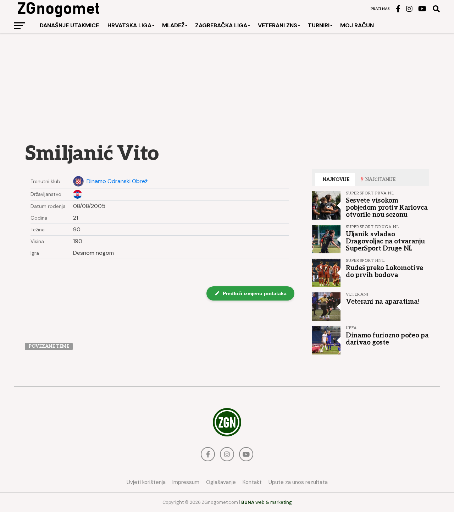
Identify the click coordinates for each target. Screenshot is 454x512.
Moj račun (357, 25)
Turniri (319, 25)
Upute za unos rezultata (298, 482)
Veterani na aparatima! (382, 301)
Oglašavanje (221, 482)
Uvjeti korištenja (146, 482)
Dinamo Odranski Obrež (117, 181)
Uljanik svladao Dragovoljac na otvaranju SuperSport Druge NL (385, 241)
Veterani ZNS (277, 25)
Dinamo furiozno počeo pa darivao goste (387, 338)
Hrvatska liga (129, 25)
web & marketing (266, 502)
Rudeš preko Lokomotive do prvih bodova (384, 271)
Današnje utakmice (69, 25)
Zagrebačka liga (221, 25)
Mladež (173, 25)
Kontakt (252, 482)
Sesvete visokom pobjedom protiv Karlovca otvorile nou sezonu (386, 208)
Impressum (185, 482)
